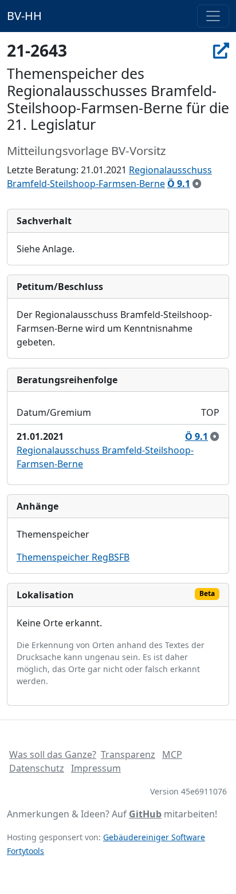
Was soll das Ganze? (52, 754)
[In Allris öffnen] (221, 50)
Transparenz (128, 754)
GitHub (145, 814)
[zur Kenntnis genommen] (197, 183)
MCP (172, 754)
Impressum (96, 768)
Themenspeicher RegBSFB (73, 557)
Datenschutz (36, 768)
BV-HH (24, 15)
